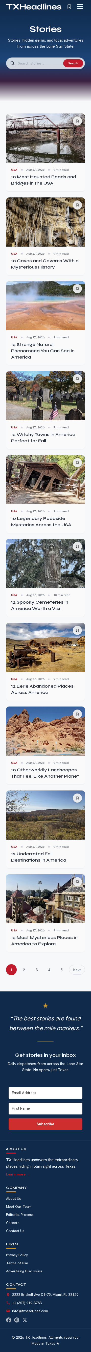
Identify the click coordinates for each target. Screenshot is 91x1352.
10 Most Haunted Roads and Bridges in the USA (43, 180)
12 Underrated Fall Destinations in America (38, 857)
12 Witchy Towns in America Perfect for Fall (43, 438)
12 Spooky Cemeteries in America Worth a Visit (39, 605)
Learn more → (18, 1174)
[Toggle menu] (80, 6)
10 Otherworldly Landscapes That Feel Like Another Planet (45, 773)
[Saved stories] (69, 6)
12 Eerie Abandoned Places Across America (42, 689)
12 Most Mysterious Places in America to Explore (44, 941)
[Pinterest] (16, 1319)
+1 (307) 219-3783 (27, 1303)
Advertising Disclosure (24, 1271)
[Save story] (77, 121)
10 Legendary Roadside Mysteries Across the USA (41, 521)
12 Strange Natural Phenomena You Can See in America (43, 351)
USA (14, 170)
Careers (12, 1222)
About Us (13, 1198)
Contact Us (15, 1230)
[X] (24, 1319)
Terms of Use (17, 1263)
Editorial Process (20, 1214)
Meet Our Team (19, 1206)
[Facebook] (8, 1319)
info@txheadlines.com (30, 1311)
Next (77, 969)
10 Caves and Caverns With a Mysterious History (45, 264)
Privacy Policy (17, 1255)
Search (73, 63)
